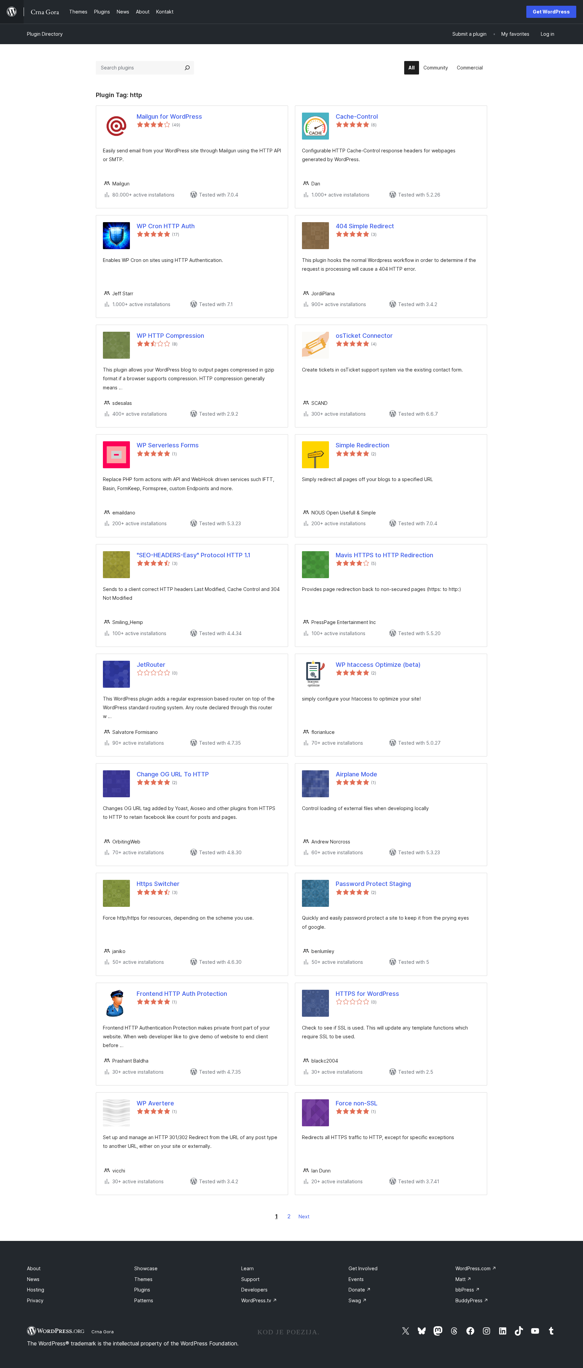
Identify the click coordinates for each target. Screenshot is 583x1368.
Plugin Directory (45, 34)
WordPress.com (475, 1268)
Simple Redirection (362, 445)
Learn (247, 1268)
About (33, 1268)
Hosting (35, 1289)
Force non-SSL (357, 1103)
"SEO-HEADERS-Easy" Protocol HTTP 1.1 (193, 555)
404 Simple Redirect (365, 226)
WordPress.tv (259, 1300)
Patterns (143, 1300)
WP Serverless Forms (168, 445)
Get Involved (363, 1268)
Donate (360, 1289)
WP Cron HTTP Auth (166, 226)
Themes (143, 1279)
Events (356, 1279)
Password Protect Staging (373, 883)
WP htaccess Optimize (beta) (378, 664)
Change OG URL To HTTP (173, 774)
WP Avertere (155, 1103)
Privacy (35, 1300)
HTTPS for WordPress (367, 993)
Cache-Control (357, 116)
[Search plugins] (187, 68)
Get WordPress (551, 11)
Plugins (142, 1289)
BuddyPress (471, 1300)
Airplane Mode (356, 774)
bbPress (467, 1289)
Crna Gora (102, 1331)
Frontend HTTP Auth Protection (182, 993)
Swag (358, 1300)
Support (250, 1279)
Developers (254, 1289)
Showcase (146, 1268)
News (33, 1279)
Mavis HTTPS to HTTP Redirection (384, 555)
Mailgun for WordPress (169, 116)
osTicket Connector (364, 335)
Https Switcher (158, 883)
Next (304, 1216)
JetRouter (151, 664)
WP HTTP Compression (170, 335)
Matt (463, 1279)
